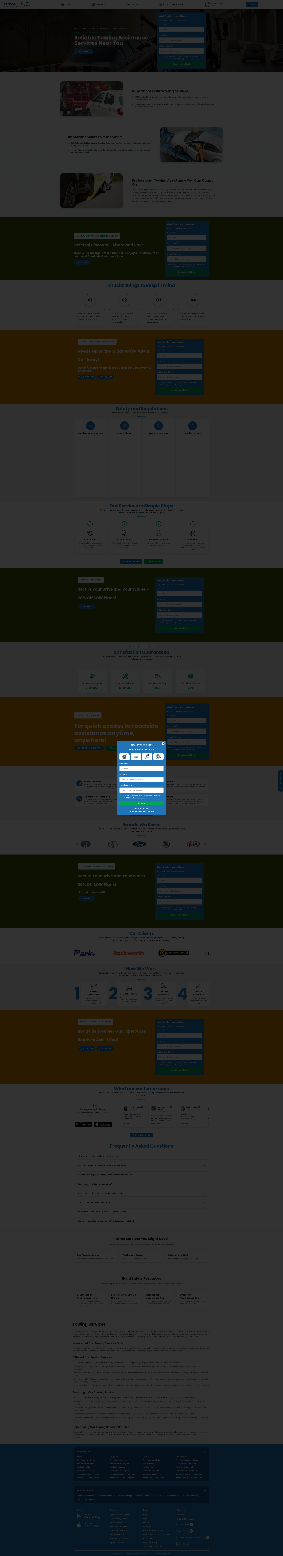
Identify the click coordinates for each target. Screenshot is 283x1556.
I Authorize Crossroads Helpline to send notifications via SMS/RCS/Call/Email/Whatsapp (141, 797)
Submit (141, 803)
